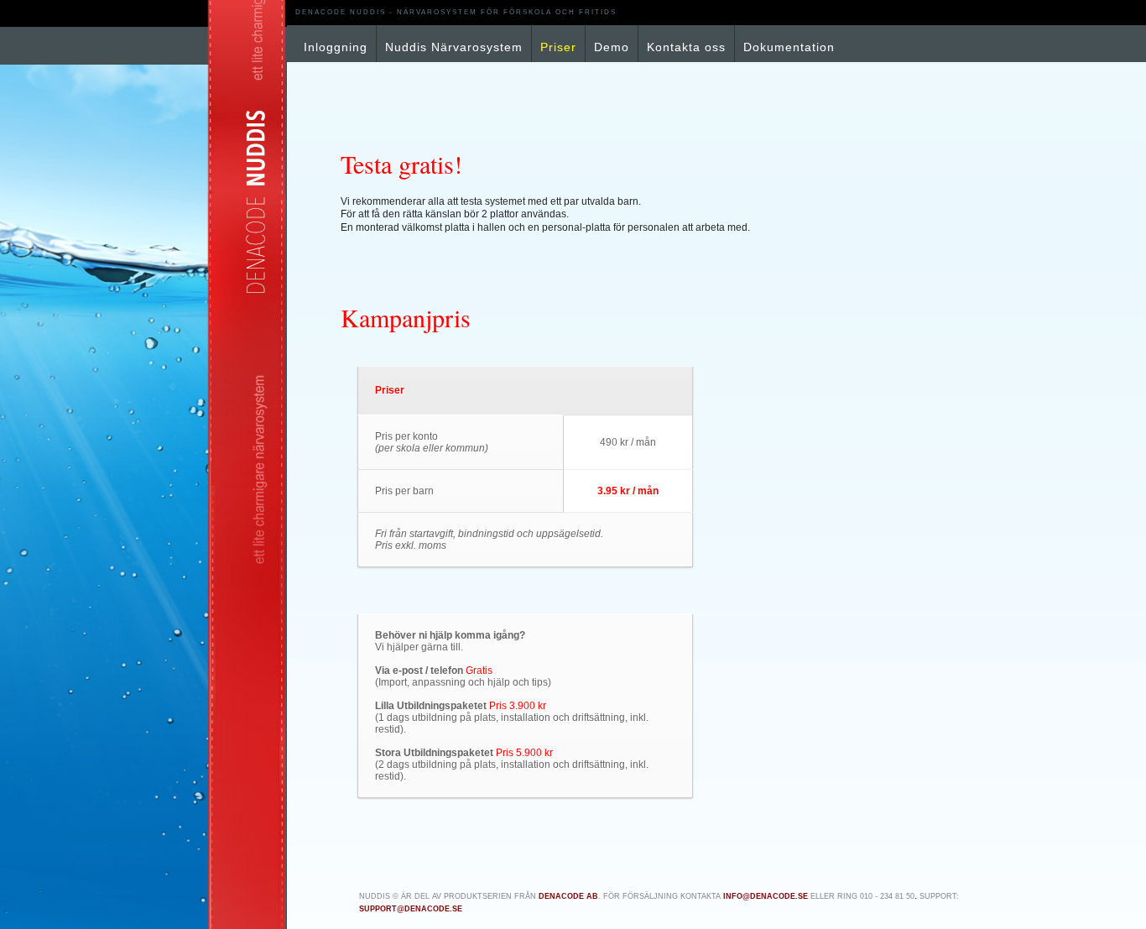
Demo (611, 47)
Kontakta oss (686, 47)
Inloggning (335, 47)
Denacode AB (568, 896)
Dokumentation (789, 47)
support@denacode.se (410, 909)
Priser (558, 47)
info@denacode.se (765, 896)
